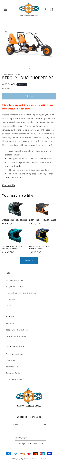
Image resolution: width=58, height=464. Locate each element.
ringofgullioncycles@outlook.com (21, 293)
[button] (6, 9)
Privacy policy (12, 360)
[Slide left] (23, 69)
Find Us (9, 305)
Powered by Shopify (39, 459)
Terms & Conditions (14, 354)
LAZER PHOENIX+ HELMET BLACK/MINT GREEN (12, 247)
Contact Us (11, 299)
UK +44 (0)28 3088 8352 (16, 280)
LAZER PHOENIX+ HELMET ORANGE (42, 220)
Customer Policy (13, 373)
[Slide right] (35, 69)
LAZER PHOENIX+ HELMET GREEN (14, 220)
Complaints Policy (14, 379)
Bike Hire (10, 323)
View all (29, 260)
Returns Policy (12, 366)
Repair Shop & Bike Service (18, 330)
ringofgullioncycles (24, 459)
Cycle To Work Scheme (16, 336)
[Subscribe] (45, 424)
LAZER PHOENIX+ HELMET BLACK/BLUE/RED (39, 247)
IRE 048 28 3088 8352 (15, 286)
